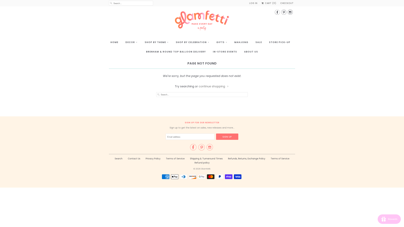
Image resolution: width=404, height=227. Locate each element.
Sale (258, 42)
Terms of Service (175, 158)
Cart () (270, 3)
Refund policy (202, 162)
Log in (253, 3)
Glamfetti (205, 168)
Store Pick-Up (279, 42)
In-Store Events (225, 51)
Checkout (287, 3)
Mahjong (241, 42)
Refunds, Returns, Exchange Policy (246, 158)
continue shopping (212, 86)
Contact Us (134, 158)
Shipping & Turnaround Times (206, 158)
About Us (251, 51)
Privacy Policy (153, 158)
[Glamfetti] (202, 21)
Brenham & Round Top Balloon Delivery (176, 51)
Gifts (220, 42)
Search (118, 158)
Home (114, 42)
